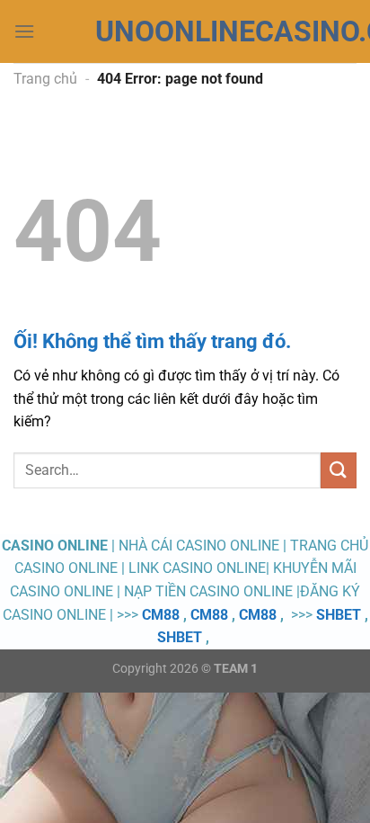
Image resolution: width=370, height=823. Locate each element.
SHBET (338, 614)
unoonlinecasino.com (185, 31)
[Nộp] (339, 470)
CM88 (161, 614)
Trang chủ (45, 78)
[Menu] (24, 31)
